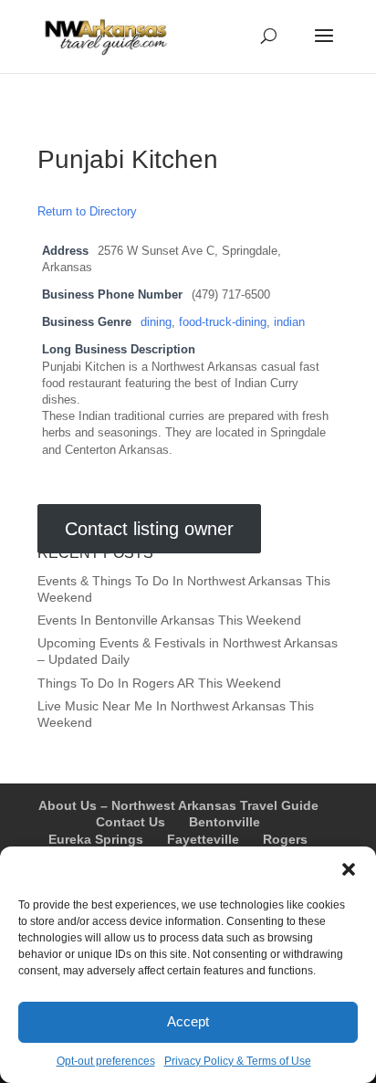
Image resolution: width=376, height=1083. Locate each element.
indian (289, 322)
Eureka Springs (95, 839)
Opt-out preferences (106, 1061)
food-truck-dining (222, 322)
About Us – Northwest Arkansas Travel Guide (178, 805)
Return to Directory (87, 211)
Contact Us (130, 822)
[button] (348, 869)
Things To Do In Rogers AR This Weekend (159, 683)
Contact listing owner (149, 529)
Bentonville (224, 822)
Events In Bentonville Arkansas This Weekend (169, 620)
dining (156, 322)
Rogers (285, 839)
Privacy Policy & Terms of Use (237, 1061)
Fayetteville (203, 839)
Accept (188, 1021)
